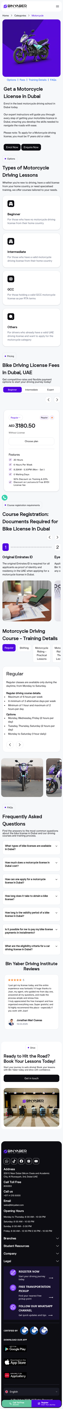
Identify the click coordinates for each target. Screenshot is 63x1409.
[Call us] (4, 497)
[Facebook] (21, 1161)
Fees (22, 79)
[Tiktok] (14, 1161)
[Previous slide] (48, 399)
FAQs (53, 79)
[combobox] (16, 417)
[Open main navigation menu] (57, 6)
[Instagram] (29, 1161)
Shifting (24, 647)
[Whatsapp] (7, 1161)
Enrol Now (12, 147)
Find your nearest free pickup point (30, 1297)
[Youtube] (36, 1161)
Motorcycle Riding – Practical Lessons (41, 653)
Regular (9, 647)
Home (5, 15)
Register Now (29, 1271)
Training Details (37, 79)
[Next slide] (57, 399)
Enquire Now (31, 147)
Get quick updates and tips (32, 1315)
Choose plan (31, 441)
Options (11, 79)
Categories (20, 15)
